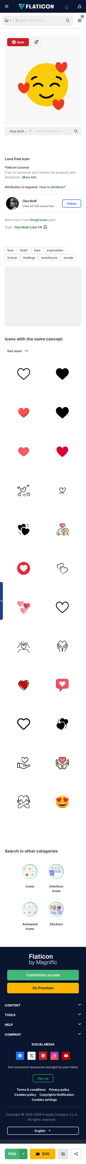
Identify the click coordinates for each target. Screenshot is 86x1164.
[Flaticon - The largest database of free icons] (36, 6)
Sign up (43, 1078)
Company (13, 1034)
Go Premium (43, 988)
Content (13, 1005)
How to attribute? (52, 187)
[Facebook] (20, 1056)
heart (24, 250)
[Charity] (62, 646)
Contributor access (43, 975)
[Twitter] (31, 1056)
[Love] (23, 490)
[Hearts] (23, 607)
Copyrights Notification (56, 1094)
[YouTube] (66, 1056)
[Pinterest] (43, 1056)
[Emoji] (62, 802)
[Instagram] (54, 1056)
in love (12, 258)
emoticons (49, 258)
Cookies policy (25, 1094)
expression (55, 250)
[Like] (62, 413)
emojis (68, 258)
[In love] (62, 529)
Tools (10, 1015)
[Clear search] (57, 20)
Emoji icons (39, 220)
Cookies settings (44, 1100)
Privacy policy (59, 1089)
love (10, 250)
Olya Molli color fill (28, 227)
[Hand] (23, 646)
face (37, 250)
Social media (43, 1044)
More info (29, 177)
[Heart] (23, 374)
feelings (29, 258)
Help (9, 1025)
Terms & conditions (31, 1089)
